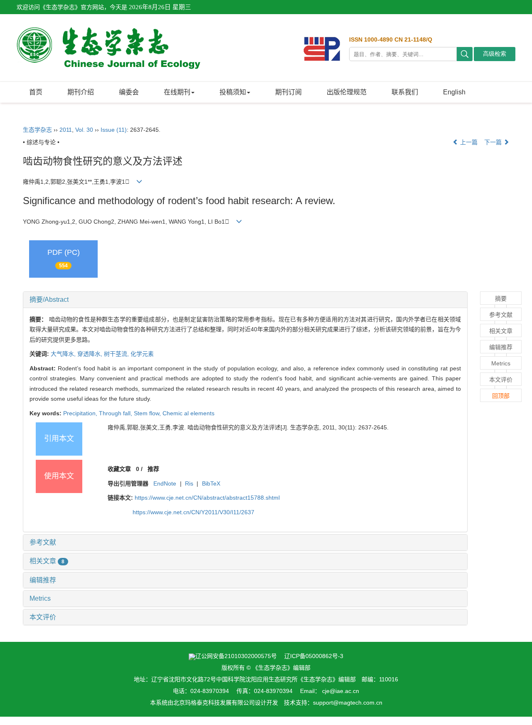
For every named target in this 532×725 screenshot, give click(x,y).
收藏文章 (119, 469)
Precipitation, (81, 413)
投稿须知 (232, 92)
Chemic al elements (188, 413)
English (454, 92)
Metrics (40, 598)
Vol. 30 (84, 129)
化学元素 (142, 353)
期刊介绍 (80, 92)
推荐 (153, 469)
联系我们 (405, 92)
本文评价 (43, 617)
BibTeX (211, 483)
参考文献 (43, 542)
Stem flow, (148, 413)
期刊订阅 (288, 92)
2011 (65, 129)
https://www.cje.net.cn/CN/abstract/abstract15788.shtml (207, 497)
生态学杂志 (37, 129)
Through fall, (116, 413)
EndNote (164, 483)
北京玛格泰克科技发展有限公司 (214, 702)
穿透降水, (90, 353)
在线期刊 (177, 92)
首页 (35, 92)
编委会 (129, 92)
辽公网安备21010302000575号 (236, 656)
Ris (189, 483)
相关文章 (47, 561)
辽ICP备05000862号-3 (313, 656)
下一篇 (493, 142)
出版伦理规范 (347, 92)
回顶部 (501, 395)
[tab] (245, 300)
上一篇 (468, 142)
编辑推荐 (43, 580)
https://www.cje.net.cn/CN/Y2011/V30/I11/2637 (193, 512)
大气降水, (64, 353)
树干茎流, (117, 353)
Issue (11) (114, 129)
